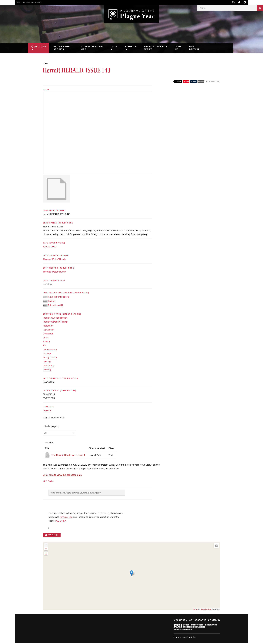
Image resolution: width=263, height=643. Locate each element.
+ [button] (46, 544)
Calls (114, 46)
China (45, 337)
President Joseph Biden (55, 317)
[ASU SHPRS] (195, 629)
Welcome (40, 46)
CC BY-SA (61, 520)
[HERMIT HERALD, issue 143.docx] (56, 189)
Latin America (50, 349)
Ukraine (47, 353)
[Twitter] (239, 2)
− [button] (46, 548)
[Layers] (216, 545)
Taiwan (46, 341)
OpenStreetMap (206, 609)
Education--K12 (55, 305)
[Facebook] (244, 2)
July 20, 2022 (49, 246)
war (44, 345)
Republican (48, 329)
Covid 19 (47, 410)
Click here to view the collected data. (62, 474)
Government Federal (58, 296)
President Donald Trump (55, 321)
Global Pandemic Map (93, 48)
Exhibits (131, 46)
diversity (47, 369)
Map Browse (194, 48)
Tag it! (53, 535)
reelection (48, 325)
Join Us (178, 48)
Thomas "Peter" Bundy (54, 259)
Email (202, 81)
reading (47, 361)
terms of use (66, 517)
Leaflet (195, 609)
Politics (51, 301)
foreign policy (50, 357)
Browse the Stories (61, 48)
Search (260, 8)
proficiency (48, 365)
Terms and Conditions (186, 637)
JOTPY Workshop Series (155, 48)
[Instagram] (233, 2)
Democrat (48, 333)
